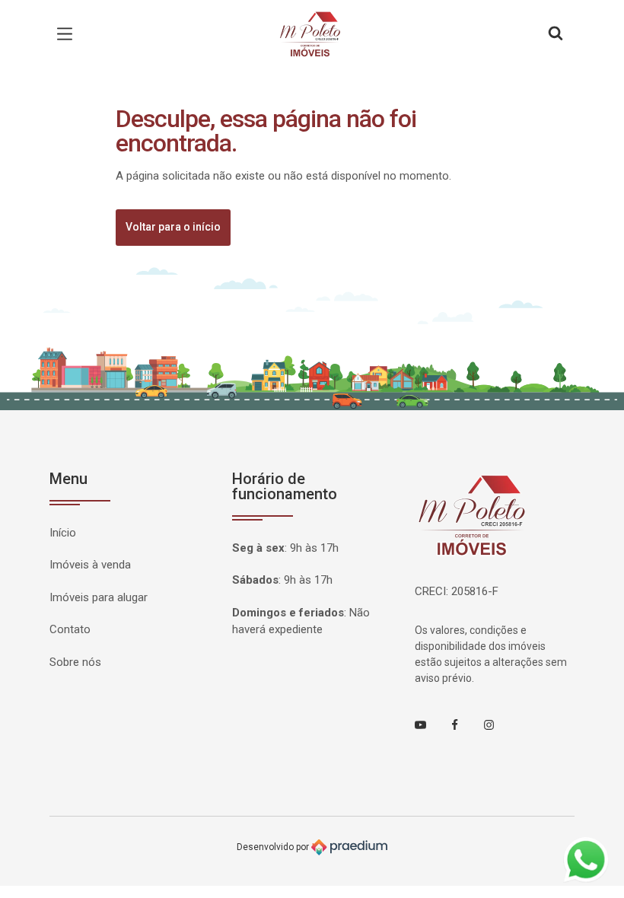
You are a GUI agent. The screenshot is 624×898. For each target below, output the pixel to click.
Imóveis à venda (90, 565)
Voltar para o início (173, 227)
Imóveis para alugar (98, 597)
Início (62, 533)
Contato (70, 629)
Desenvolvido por (274, 847)
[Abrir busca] (555, 34)
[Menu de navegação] (68, 34)
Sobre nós (75, 662)
